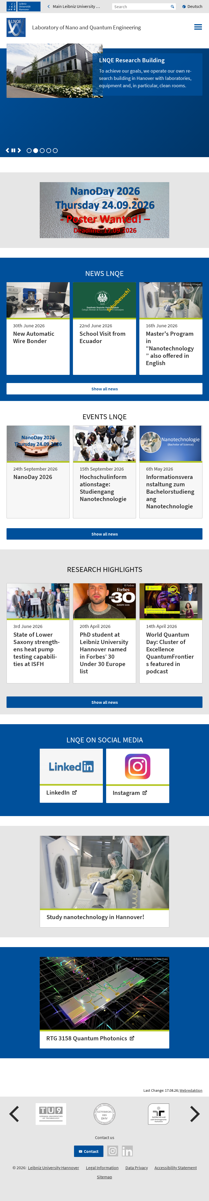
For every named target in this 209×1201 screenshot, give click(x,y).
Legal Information (102, 1167)
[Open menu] (198, 28)
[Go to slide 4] (55, 150)
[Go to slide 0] (29, 150)
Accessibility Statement (176, 1167)
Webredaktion (191, 1090)
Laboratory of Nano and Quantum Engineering (86, 27)
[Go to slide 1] (35, 150)
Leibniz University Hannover (53, 1167)
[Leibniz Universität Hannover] (24, 6)
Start (172, 6)
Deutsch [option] (195, 6)
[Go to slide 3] (48, 150)
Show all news (104, 388)
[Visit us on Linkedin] (127, 1150)
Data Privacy (136, 1167)
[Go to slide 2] (42, 150)
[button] (7, 150)
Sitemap (104, 1177)
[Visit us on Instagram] (112, 1150)
